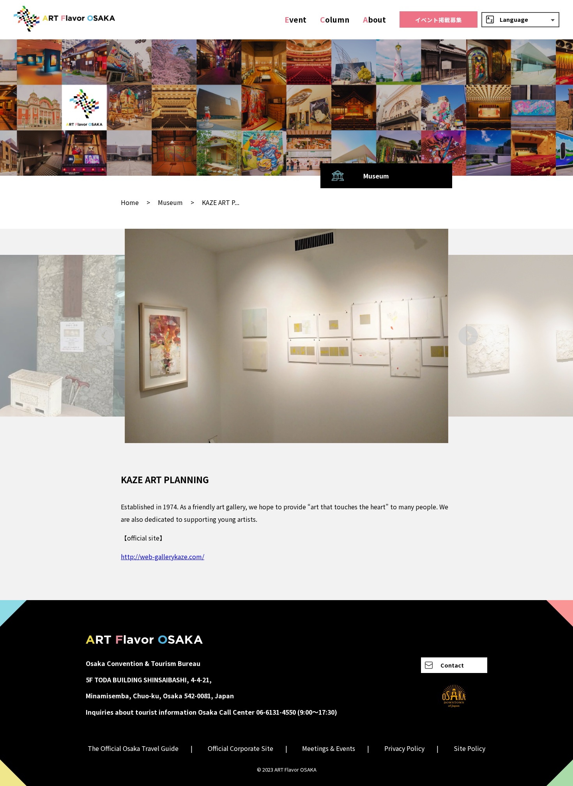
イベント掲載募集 (438, 20)
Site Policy (469, 748)
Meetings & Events (328, 748)
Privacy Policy (404, 748)
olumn (334, 19)
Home (130, 202)
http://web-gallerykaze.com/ (162, 556)
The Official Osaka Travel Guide (133, 748)
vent (295, 19)
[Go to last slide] (105, 335)
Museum (170, 202)
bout (374, 19)
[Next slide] (468, 335)
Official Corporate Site (240, 748)
